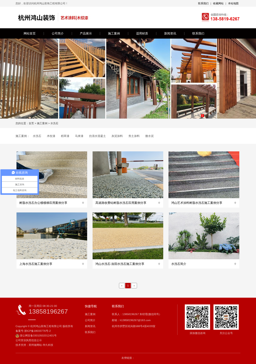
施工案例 (114, 33)
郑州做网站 (35, 344)
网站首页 (30, 33)
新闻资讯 (170, 33)
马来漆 (79, 136)
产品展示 (86, 33)
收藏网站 (218, 3)
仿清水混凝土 (97, 136)
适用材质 (142, 33)
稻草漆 (65, 136)
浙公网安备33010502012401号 (38, 335)
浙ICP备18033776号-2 (37, 330)
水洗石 (54, 123)
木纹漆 (51, 136)
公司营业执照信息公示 (29, 340)
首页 (31, 123)
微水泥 (149, 136)
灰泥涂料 (117, 136)
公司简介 (58, 33)
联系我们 (203, 3)
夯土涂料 (134, 136)
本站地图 (233, 3)
